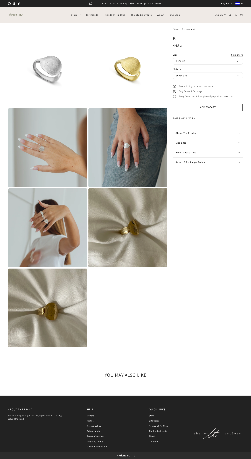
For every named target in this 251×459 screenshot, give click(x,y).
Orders (90, 416)
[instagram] (9, 3)
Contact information (97, 446)
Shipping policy (95, 441)
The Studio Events (158, 431)
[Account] (235, 14)
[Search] (230, 14)
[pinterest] (14, 3)
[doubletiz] (16, 15)
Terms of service (95, 436)
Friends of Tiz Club (158, 426)
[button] (125, 455)
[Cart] (241, 14)
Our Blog (153, 441)
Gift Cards (154, 421)
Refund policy (94, 426)
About (152, 436)
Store (151, 416)
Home (175, 29)
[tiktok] (19, 3)
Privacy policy (94, 431)
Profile (90, 421)
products (186, 29)
